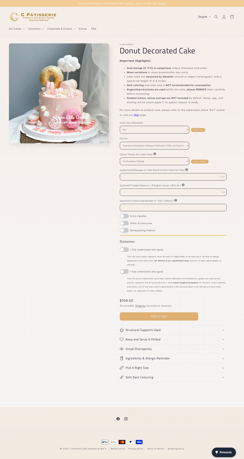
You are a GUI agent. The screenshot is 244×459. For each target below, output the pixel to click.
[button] (16, 28)
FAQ (136, 115)
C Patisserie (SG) (78, 448)
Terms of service (155, 448)
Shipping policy (176, 448)
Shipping (140, 305)
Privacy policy (135, 448)
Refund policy (118, 448)
